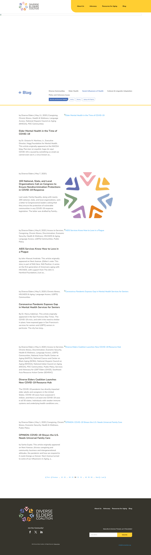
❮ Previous (54, 477)
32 (81, 477)
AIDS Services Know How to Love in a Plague (39, 250)
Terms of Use (57, 544)
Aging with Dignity (89, 99)
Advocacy (93, 6)
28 (70, 477)
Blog (124, 6)
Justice (72, 99)
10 (62, 477)
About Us (80, 6)
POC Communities (36, 124)
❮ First (47, 477)
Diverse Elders (27, 115)
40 (86, 477)
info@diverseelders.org (125, 545)
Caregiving (52, 115)
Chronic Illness (25, 118)
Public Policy (49, 367)
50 (89, 477)
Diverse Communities (57, 91)
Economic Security (53, 350)
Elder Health (73, 91)
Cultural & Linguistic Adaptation (119, 91)
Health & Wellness (40, 118)
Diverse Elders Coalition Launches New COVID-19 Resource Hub (37, 381)
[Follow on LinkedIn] (41, 532)
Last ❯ (103, 477)
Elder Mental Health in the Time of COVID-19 (38, 132)
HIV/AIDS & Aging (52, 236)
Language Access (26, 239)
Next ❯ (98, 477)
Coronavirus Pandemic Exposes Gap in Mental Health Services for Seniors (39, 306)
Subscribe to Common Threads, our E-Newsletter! (117, 529)
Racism (79, 99)
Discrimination (49, 233)
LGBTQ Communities (44, 239)
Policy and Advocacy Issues (59, 95)
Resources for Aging (109, 6)
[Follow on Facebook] (30, 532)
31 (78, 477)
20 (65, 477)
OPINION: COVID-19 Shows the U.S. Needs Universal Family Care (39, 436)
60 (91, 477)
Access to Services (55, 230)
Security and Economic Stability (58, 99)
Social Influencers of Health (92, 91)
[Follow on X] (35, 532)
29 (72, 477)
